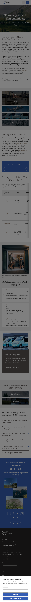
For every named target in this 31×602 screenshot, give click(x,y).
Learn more (5, 586)
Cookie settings (15, 591)
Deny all (15, 594)
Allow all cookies (15, 598)
